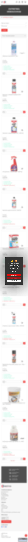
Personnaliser (14, 280)
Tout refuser (14, 278)
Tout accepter (14, 275)
